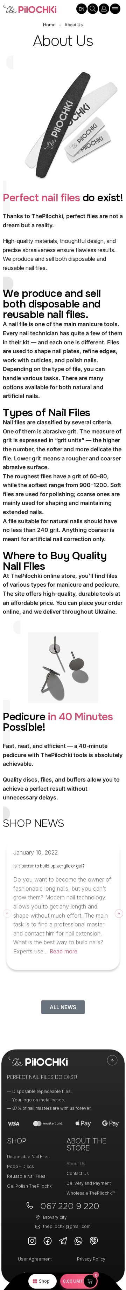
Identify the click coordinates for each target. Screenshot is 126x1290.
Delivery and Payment (88, 1183)
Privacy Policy (91, 1259)
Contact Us (77, 1173)
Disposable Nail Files (28, 1156)
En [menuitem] (81, 9)
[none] (81, 9)
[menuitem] (81, 9)
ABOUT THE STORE (86, 1145)
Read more (63, 951)
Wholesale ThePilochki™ (90, 1193)
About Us (75, 1163)
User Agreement (35, 1259)
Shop (44, 1281)
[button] (79, 1281)
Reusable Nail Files (26, 1176)
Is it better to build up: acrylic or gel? (49, 866)
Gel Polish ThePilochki (29, 1186)
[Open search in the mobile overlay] (93, 9)
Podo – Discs (20, 1166)
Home (49, 24)
